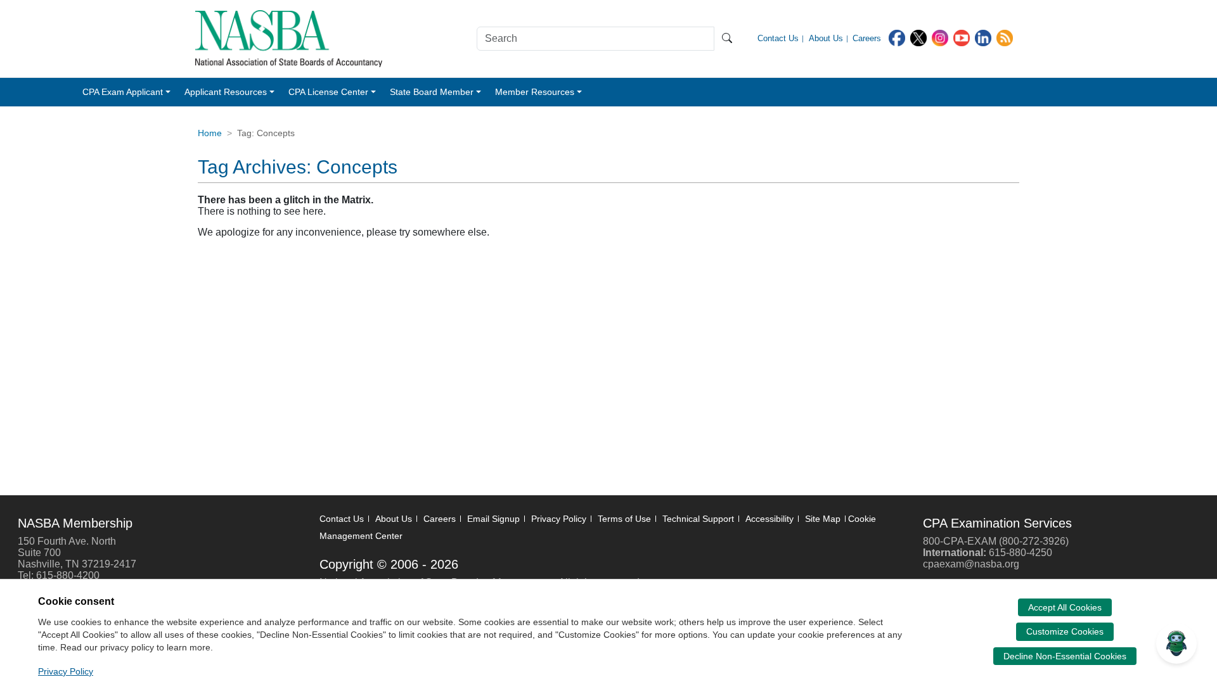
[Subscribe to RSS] (1004, 37)
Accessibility (769, 519)
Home (210, 133)
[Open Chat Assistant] (1176, 643)
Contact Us (341, 519)
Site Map (822, 519)
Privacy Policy (558, 519)
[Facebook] (897, 37)
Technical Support (698, 519)
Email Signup (493, 519)
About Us (393, 519)
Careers (439, 519)
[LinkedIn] (983, 37)
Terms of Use (624, 519)
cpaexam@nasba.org (971, 564)
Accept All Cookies (1065, 607)
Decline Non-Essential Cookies (1064, 656)
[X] (918, 37)
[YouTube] (961, 37)
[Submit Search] (727, 39)
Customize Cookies (1065, 631)
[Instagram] (940, 37)
